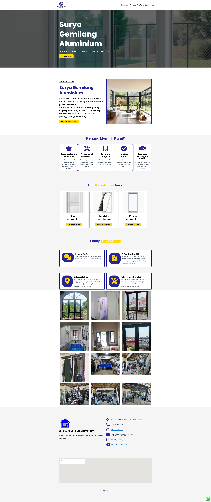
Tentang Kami (143, 5)
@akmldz (108, 491)
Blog (152, 5)
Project (133, 5)
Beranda (124, 5)
